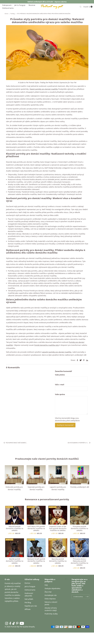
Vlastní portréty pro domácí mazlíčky (44, 89)
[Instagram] (6, 623)
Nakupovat (6, 5)
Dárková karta (7, 8)
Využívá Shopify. (29, 627)
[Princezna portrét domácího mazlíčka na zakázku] (79, 515)
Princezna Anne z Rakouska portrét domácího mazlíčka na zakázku (79, 562)
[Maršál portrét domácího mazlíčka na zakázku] (14, 547)
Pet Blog (12, 13)
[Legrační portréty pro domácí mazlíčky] (57, 474)
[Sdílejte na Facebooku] (77, 360)
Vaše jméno (60, 375)
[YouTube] (22, 623)
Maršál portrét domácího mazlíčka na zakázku (14, 561)
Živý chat (48, 592)
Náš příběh (29, 599)
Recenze (32, 5)
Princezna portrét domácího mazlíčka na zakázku (79, 528)
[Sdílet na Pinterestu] (83, 360)
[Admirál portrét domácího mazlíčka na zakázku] (14, 515)
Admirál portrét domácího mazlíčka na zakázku (14, 528)
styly (57, 345)
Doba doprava (50, 599)
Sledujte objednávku (52, 588)
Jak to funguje (19, 5)
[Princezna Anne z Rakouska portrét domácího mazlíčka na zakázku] (79, 547)
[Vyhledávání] (80, 6)
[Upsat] (87, 596)
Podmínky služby (51, 614)
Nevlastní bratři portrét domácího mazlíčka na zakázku (36, 561)
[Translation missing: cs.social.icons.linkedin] (87, 360)
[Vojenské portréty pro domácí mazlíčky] (36, 474)
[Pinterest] (17, 623)
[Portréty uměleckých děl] (79, 474)
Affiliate (27, 609)
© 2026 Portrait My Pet (13, 627)
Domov (6, 13)
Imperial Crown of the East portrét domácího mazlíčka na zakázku (57, 528)
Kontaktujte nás (51, 595)
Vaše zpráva (60, 394)
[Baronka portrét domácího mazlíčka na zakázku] (57, 547)
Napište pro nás (31, 606)
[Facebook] (10, 623)
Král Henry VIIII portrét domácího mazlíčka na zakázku (36, 528)
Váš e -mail (59, 384)
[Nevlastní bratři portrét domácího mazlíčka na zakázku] (36, 547)
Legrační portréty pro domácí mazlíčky (56, 352)
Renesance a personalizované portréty (47, 499)
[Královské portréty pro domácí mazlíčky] (14, 474)
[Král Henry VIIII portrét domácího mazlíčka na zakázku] (36, 515)
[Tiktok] (13, 623)
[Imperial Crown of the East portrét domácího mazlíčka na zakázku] (57, 515)
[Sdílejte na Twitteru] (80, 360)
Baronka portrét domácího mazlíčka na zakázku (57, 561)
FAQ (46, 585)
